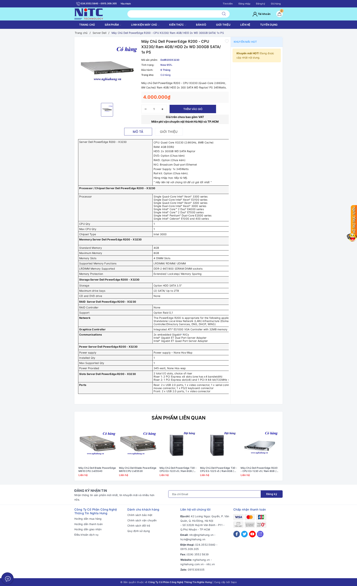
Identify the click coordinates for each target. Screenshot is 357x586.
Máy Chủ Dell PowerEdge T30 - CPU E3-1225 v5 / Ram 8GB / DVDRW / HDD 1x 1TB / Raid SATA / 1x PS (218, 469)
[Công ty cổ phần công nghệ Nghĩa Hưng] (88, 13)
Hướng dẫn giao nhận (88, 529)
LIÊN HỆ (245, 24)
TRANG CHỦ (87, 24)
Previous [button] (67, 454)
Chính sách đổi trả (138, 525)
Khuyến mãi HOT (245, 41)
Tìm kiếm (228, 3)
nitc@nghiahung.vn (201, 534)
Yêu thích (125, 3)
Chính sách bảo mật (139, 515)
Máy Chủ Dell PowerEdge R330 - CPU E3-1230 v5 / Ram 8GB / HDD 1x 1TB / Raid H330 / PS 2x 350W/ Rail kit (259, 469)
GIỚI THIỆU (223, 24)
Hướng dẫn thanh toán (88, 524)
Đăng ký (260, 3)
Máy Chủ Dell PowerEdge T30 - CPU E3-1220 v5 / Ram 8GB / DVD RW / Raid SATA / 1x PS (178, 469)
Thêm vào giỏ (192, 109)
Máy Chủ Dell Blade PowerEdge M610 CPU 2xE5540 (97, 469)
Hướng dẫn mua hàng (88, 518)
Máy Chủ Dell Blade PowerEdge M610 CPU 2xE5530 (137, 469)
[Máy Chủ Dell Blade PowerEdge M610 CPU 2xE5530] (138, 445)
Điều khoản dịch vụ (86, 534)
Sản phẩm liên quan (179, 418)
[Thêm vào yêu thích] (227, 41)
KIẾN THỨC (176, 24)
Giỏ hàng (276, 3)
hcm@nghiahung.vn (192, 539)
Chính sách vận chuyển (142, 520)
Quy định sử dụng (138, 530)
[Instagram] (260, 534)
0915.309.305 (189, 549)
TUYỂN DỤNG (269, 24)
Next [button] (290, 454)
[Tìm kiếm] (224, 14)
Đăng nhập (244, 3)
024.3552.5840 (205, 544)
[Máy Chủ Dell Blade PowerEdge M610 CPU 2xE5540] (97, 445)
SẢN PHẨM (112, 24)
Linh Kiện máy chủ (144, 24)
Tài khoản (264, 13)
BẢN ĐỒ (201, 24)
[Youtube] (252, 534)
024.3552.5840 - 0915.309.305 (98, 3)
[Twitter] (244, 534)
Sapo (234, 582)
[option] (107, 69)
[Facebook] (236, 534)
